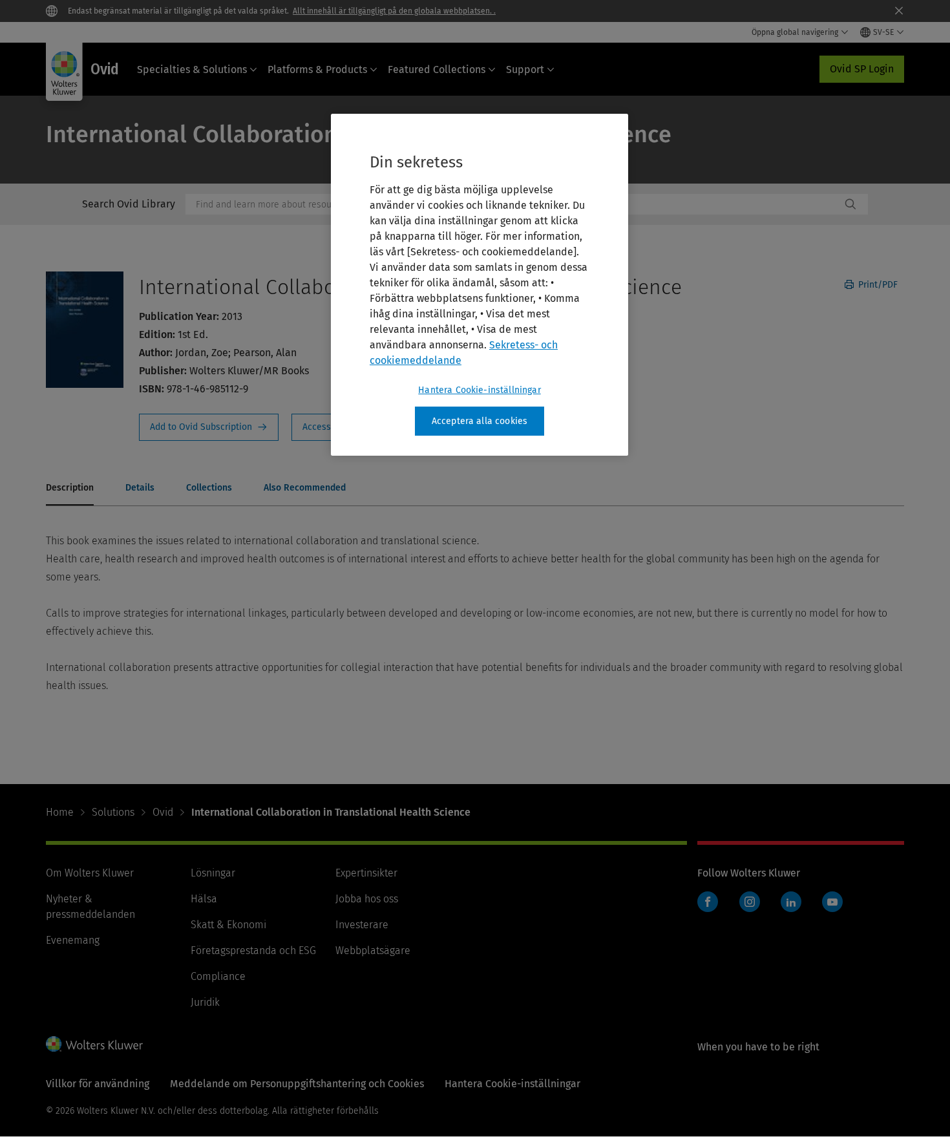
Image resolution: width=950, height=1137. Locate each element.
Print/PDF (877, 284)
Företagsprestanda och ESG (253, 950)
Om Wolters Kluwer (90, 873)
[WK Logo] (94, 1044)
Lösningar (213, 873)
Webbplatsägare (372, 950)
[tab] (70, 488)
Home (60, 812)
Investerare (361, 925)
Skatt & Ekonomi (228, 925)
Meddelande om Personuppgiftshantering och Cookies (297, 1084)
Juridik (205, 1002)
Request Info (209, 427)
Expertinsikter (366, 873)
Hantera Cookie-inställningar (479, 390)
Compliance (218, 976)
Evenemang (73, 940)
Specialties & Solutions (192, 69)
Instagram (749, 901)
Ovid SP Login (862, 69)
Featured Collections (436, 69)
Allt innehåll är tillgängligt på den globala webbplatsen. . (394, 11)
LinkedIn (791, 901)
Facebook (707, 901)
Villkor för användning (97, 1084)
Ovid (163, 812)
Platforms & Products (317, 69)
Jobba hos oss (366, 899)
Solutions (113, 812)
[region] (479, 285)
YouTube (832, 901)
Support (525, 69)
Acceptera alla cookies (480, 421)
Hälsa (204, 899)
